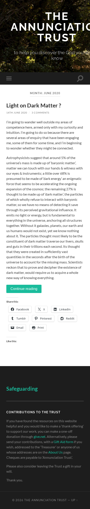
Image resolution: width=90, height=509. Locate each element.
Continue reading (23, 289)
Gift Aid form (63, 442)
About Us (55, 452)
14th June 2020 (16, 112)
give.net (39, 436)
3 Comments (40, 112)
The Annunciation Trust (45, 500)
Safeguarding (22, 388)
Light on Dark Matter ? (33, 105)
